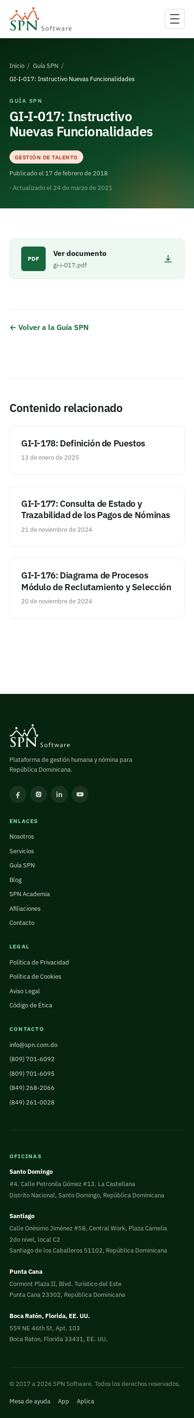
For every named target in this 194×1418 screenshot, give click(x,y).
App (63, 1401)
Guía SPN (45, 66)
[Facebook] (17, 794)
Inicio (16, 66)
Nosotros (21, 837)
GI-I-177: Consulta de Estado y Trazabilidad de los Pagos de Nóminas (95, 508)
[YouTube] (80, 794)
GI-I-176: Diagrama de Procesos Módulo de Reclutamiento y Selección (96, 580)
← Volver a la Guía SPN (49, 327)
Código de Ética (30, 1005)
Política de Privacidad (39, 962)
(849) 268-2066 (32, 1088)
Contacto (21, 923)
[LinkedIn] (59, 794)
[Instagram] (38, 794)
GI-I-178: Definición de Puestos (83, 443)
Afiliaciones (24, 909)
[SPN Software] (40, 19)
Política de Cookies (35, 977)
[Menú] (175, 19)
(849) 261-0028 (32, 1102)
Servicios (21, 851)
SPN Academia (29, 894)
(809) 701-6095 (32, 1074)
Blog (15, 880)
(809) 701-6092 (32, 1059)
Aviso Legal (24, 991)
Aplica (85, 1401)
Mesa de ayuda (29, 1401)
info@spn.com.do (33, 1045)
